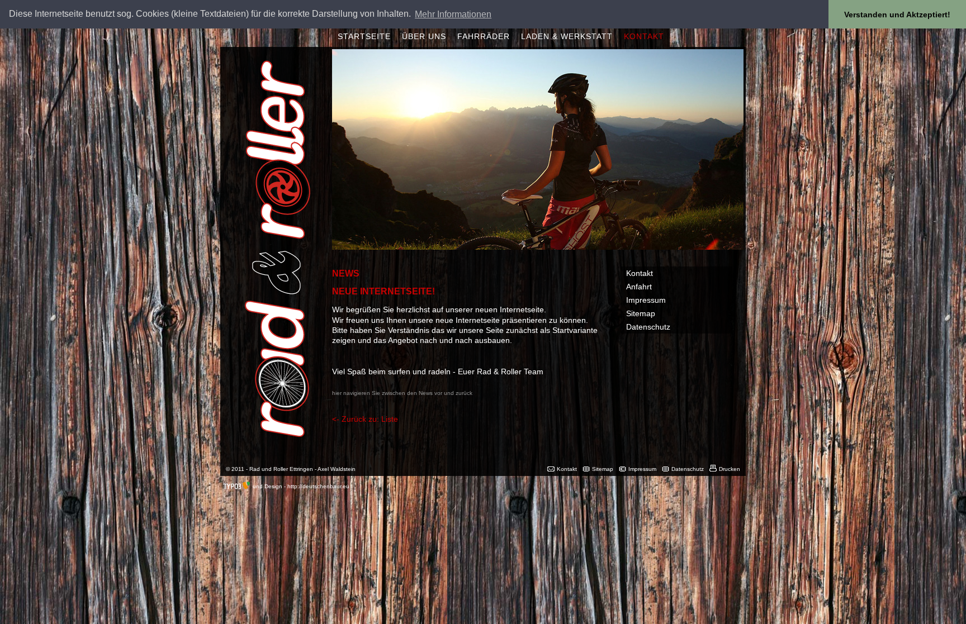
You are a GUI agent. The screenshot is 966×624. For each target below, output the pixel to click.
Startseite (364, 36)
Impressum (646, 300)
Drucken (729, 469)
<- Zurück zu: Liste (365, 419)
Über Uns (424, 36)
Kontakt (644, 36)
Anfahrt (639, 286)
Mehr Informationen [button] (453, 14)
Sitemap (640, 313)
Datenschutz (648, 326)
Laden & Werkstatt (567, 36)
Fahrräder (483, 36)
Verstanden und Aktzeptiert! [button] (897, 14)
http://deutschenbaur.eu (318, 486)
